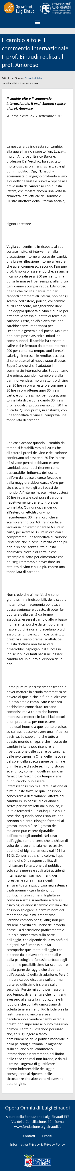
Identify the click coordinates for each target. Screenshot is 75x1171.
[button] (37, 22)
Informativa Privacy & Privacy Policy (37, 1144)
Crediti (47, 1136)
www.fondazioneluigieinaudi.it (37, 1126)
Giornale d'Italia (33, 78)
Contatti (29, 1136)
